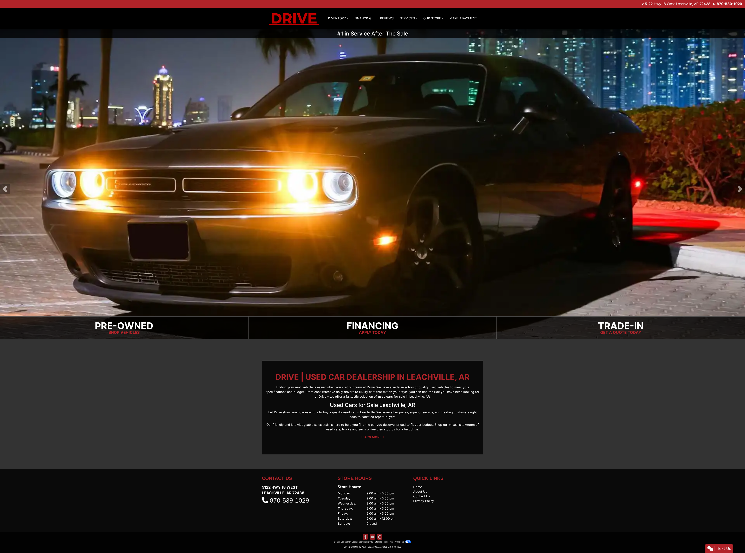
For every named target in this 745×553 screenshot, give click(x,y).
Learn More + (372, 437)
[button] (5, 189)
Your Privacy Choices (394, 542)
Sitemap (378, 542)
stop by (389, 429)
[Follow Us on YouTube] (372, 537)
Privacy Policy (423, 501)
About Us (420, 491)
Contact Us (421, 496)
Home (417, 487)
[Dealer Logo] (294, 18)
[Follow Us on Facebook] (365, 537)
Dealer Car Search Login (345, 542)
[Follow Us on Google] (379, 537)
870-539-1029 (729, 4)
